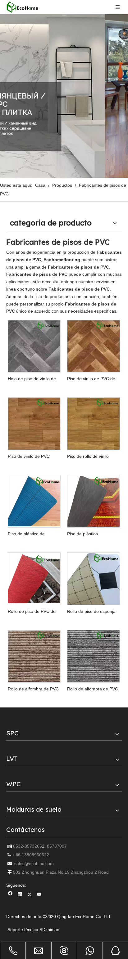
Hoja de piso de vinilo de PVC (32, 378)
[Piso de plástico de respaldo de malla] (34, 500)
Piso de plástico (82, 533)
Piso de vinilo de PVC (29, 456)
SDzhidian (49, 929)
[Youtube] (39, 895)
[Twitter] (30, 895)
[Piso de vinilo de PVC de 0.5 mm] (93, 346)
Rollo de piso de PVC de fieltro (32, 611)
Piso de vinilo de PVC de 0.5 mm (91, 378)
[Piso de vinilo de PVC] (34, 423)
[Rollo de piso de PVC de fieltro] (34, 578)
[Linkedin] (20, 895)
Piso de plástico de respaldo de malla (26, 534)
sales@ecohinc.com (34, 863)
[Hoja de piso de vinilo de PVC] (34, 345)
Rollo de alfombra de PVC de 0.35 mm (33, 689)
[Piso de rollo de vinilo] (93, 423)
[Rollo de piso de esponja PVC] (93, 580)
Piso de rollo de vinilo (88, 456)
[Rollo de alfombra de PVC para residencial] (93, 655)
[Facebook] (10, 895)
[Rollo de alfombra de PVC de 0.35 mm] (34, 655)
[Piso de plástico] (93, 500)
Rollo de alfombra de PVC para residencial (92, 689)
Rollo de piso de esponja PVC (91, 611)
